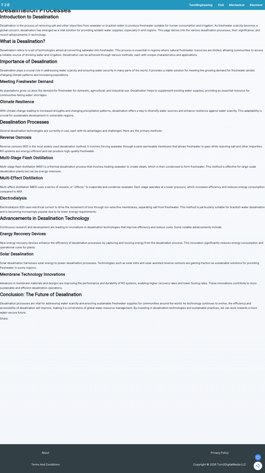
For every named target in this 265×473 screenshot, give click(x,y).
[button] (45, 453)
